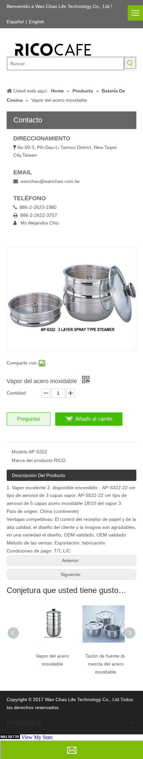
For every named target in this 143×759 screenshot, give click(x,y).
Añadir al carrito (93, 419)
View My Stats (37, 737)
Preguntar (28, 419)
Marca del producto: (33, 460)
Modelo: (20, 451)
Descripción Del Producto (38, 475)
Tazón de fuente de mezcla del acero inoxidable (99, 664)
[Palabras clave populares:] (130, 63)
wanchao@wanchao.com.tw (50, 181)
